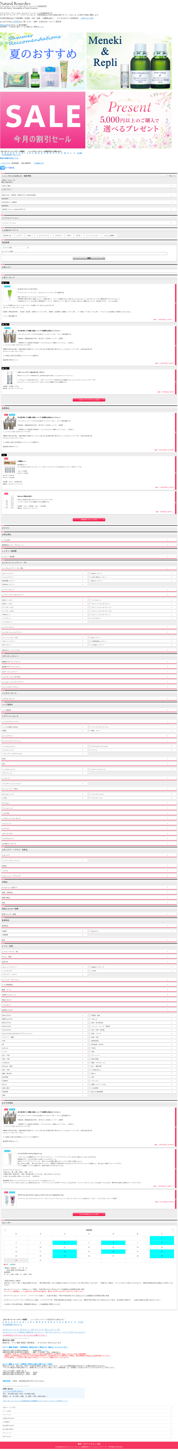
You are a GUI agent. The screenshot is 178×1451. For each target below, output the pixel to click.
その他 (79, 153)
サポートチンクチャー (10, 672)
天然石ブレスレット (9, 995)
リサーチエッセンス (97, 794)
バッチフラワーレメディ (10, 722)
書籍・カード (95, 730)
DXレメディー (95, 637)
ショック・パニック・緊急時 (100, 1026)
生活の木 (5, 962)
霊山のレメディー (97, 581)
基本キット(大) (7, 603)
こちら (41, 27)
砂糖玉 (4, 730)
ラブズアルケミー (8, 839)
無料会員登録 (5, 25)
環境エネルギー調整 (9, 914)
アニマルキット (96, 600)
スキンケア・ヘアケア (9, 974)
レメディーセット (8, 627)
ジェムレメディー (8, 577)
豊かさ (93, 1073)
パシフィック (6, 823)
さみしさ (94, 1019)
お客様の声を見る (8, 1418)
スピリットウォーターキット (100, 603)
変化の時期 (95, 1059)
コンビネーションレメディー (12, 632)
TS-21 (78, 235)
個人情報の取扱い (8, 1429)
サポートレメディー (8, 641)
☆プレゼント (6, 1005)
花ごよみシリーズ (8, 794)
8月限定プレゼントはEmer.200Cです (14, 209)
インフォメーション (9, 223)
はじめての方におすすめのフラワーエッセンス (17, 1033)
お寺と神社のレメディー (99, 577)
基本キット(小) (7, 600)
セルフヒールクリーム (98, 769)
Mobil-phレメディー (8, 584)
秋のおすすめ (6, 1026)
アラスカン (6, 803)
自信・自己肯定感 (97, 1022)
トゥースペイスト (43, 235)
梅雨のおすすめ (7, 1019)
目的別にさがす (7, 1010)
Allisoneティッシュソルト (11, 650)
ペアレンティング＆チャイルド (12, 753)
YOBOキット (6, 614)
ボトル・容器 (6, 957)
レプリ (19, 235)
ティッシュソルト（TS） (10, 637)
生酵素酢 (5, 935)
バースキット (6, 618)
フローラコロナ (7, 833)
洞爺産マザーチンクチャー (11, 662)
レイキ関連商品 (7, 985)
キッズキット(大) (7, 611)
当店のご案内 (6, 186)
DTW (3, 759)
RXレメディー (6, 645)
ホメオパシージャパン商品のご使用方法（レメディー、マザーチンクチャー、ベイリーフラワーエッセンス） (44, 1332)
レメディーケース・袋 (10, 952)
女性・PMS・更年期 (97, 1030)
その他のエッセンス (9, 844)
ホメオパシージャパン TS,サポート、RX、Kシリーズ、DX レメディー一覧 (31, 1330)
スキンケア (6, 855)
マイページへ (7, 1414)
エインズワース (7, 736)
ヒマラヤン (6, 828)
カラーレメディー (8, 573)
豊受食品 (5, 926)
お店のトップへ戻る (9, 1407)
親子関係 (5, 1077)
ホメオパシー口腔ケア (10, 887)
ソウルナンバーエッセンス (11, 818)
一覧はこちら (172, 175)
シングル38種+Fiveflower (10, 727)
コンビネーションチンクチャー (13, 682)
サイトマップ (7, 1433)
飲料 (3, 940)
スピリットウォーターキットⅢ (101, 611)
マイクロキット (96, 618)
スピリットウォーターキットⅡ (101, 607)
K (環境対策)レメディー (99, 641)
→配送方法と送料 (87, 18)
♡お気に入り (39, 163)
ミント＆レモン (7, 970)
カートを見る (7, 1411)
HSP (3, 1041)
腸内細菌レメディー (8, 581)
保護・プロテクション (98, 1062)
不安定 (93, 1048)
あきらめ (5, 1048)
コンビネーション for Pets (11, 677)
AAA (68, 235)
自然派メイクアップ (97, 967)
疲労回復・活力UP (97, 1044)
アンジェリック (7, 808)
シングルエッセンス (8, 746)
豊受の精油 (6, 898)
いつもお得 (6, 540)
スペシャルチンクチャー (10, 687)
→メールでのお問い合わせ (13, 1391)
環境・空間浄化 (7, 892)
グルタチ (58, 235)
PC (99, 1444)
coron (29, 235)
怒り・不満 (6, 1055)
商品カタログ (6, 1000)
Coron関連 (94, 1088)
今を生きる (6, 1062)
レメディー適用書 (8, 557)
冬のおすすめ (6, 1030)
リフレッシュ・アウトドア (11, 876)
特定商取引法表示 (8, 1425)
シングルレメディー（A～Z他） (13, 568)
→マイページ (5, 163)
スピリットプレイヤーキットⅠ (101, 614)
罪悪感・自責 (95, 1015)
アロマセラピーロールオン (100, 746)
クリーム (94, 750)
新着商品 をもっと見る (89, 520)
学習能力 (5, 1081)
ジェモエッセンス (8, 698)
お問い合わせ (7, 1436)
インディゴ (6, 778)
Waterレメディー (96, 573)
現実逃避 (5, 1091)
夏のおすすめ (6, 1022)
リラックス (95, 1081)
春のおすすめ (6, 1015)
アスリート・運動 (8, 1037)
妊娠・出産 (95, 1037)
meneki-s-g (7, 235)
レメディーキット (8, 590)
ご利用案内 (16, 22)
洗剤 (3, 903)
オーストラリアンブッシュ (11, 741)
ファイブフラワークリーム (100, 727)
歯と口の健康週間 (97, 1091)
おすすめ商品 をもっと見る (89, 1214)
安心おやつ (95, 931)
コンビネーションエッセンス (11, 783)
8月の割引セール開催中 (9, 202)
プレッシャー (95, 1055)
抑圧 (92, 1077)
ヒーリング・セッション (10, 980)
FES (3, 764)
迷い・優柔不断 (96, 1066)
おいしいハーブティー (9, 967)
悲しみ (4, 1084)
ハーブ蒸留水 (6, 710)
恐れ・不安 (6, 1070)
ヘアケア (5, 871)
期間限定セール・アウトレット (13, 545)
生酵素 (4, 931)
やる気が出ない (96, 1070)
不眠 (92, 1051)
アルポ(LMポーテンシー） (12, 155)
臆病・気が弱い (7, 1073)
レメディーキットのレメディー (13, 595)
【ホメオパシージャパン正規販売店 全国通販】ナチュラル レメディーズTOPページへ (35, 1401)
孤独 (3, 1095)
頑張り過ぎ (6, 1088)
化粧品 (4, 866)
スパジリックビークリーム (11, 860)
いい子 (4, 1051)
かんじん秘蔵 (109, 235)
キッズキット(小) (7, 607)
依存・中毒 (6, 1059)
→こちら (44, 1351)
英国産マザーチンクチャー (11, 667)
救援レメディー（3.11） (99, 1084)
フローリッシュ (7, 773)
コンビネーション (8, 750)
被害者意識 (95, 1041)
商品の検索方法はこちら (9, 158)
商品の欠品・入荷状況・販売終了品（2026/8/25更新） (19, 195)
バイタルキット (7, 622)
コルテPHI (5, 813)
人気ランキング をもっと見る (89, 400)
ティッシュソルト (92, 235)
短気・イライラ (96, 1033)
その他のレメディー (97, 645)
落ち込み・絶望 (7, 1066)
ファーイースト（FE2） (10, 789)
